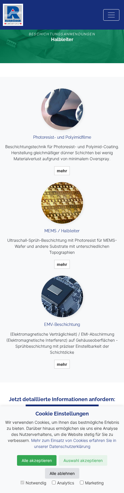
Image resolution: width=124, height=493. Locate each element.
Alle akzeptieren (37, 460)
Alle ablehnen (62, 473)
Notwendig (36, 482)
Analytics (65, 482)
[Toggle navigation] (111, 15)
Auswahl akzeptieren (83, 460)
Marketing (94, 482)
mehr (62, 170)
